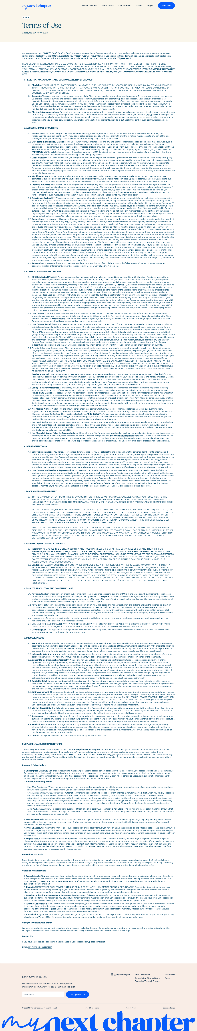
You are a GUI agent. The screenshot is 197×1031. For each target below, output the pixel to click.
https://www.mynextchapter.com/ (106, 53)
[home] (37, 7)
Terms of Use (114, 749)
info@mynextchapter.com (40, 946)
